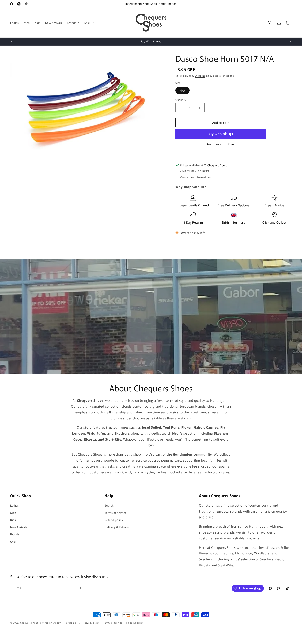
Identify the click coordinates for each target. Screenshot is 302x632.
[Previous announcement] (11, 41)
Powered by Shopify (50, 622)
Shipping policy (135, 622)
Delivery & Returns (117, 527)
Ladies (14, 505)
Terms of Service (116, 512)
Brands (15, 534)
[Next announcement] (290, 41)
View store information (195, 177)
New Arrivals (18, 527)
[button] (73, 22)
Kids (13, 520)
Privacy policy (91, 622)
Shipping (200, 75)
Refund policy (114, 520)
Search (109, 505)
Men (13, 512)
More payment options (220, 144)
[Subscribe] (79, 588)
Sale (13, 541)
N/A (182, 90)
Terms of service (113, 622)
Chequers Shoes (29, 622)
